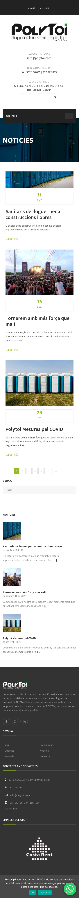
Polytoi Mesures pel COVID (34, 429)
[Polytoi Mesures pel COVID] (39, 623)
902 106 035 (33, 72)
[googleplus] (15, 721)
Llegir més (12, 239)
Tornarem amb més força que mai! (37, 321)
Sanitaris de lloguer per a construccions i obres (33, 214)
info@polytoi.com (39, 58)
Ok (32, 892)
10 (47, 471)
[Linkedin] (24, 721)
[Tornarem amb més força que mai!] (39, 577)
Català (31, 8)
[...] (55, 560)
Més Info (45, 892)
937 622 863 (49, 72)
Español (44, 8)
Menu (11, 116)
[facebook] (6, 721)
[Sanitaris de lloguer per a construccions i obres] (39, 531)
